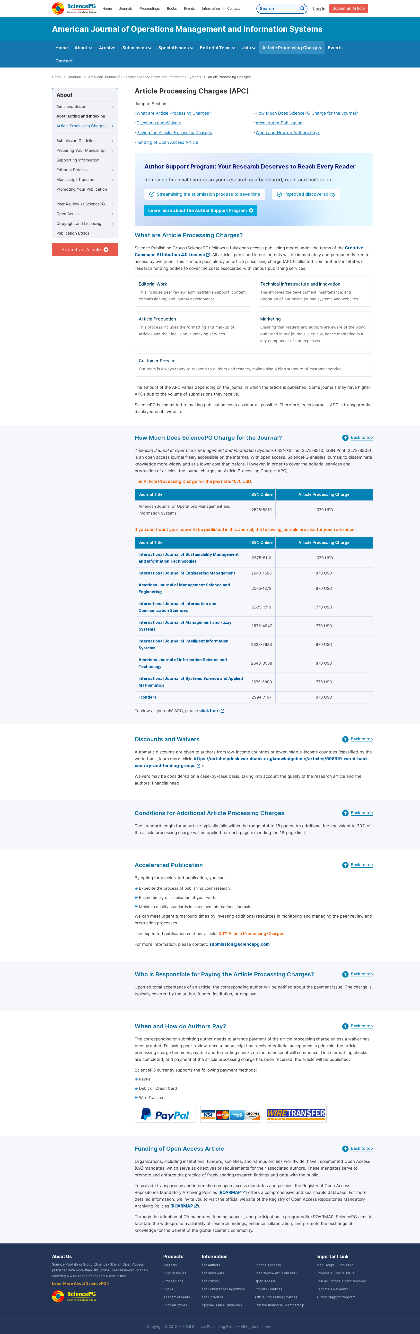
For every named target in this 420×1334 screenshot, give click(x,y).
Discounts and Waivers (159, 122)
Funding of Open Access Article (167, 142)
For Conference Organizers (223, 1289)
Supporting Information (77, 160)
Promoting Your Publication (81, 189)
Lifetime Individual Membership (279, 1305)
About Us (62, 1256)
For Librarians (212, 1297)
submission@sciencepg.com (239, 944)
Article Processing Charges (291, 47)
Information (211, 8)
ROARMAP (230, 1192)
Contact (233, 8)
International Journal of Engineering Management (187, 573)
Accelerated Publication (279, 122)
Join (247, 47)
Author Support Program (335, 1297)
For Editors (210, 1281)
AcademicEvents (176, 1297)
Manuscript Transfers (75, 179)
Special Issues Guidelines (222, 1305)
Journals (125, 8)
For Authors (211, 1265)
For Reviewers (213, 1273)
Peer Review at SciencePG (80, 204)
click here (209, 710)
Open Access (68, 213)
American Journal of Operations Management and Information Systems (144, 77)
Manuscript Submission (334, 1265)
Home (107, 8)
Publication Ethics (72, 233)
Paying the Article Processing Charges (174, 132)
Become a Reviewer (332, 1289)
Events (189, 8)
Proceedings (150, 8)
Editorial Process (72, 170)
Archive (107, 47)
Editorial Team (216, 47)
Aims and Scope (71, 106)
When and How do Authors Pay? (288, 132)
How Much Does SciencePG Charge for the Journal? (307, 113)
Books (172, 8)
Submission (135, 47)
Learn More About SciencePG (79, 1283)
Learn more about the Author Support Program (198, 210)
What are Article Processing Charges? (174, 113)
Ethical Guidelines (268, 1289)
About (82, 47)
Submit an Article (349, 8)
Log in (319, 8)
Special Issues (174, 47)
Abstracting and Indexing (80, 116)
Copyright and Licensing (78, 223)
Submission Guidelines (76, 140)
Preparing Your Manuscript (81, 150)
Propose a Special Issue (335, 1273)
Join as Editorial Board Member (341, 1281)
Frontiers (147, 697)
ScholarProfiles (175, 1305)
